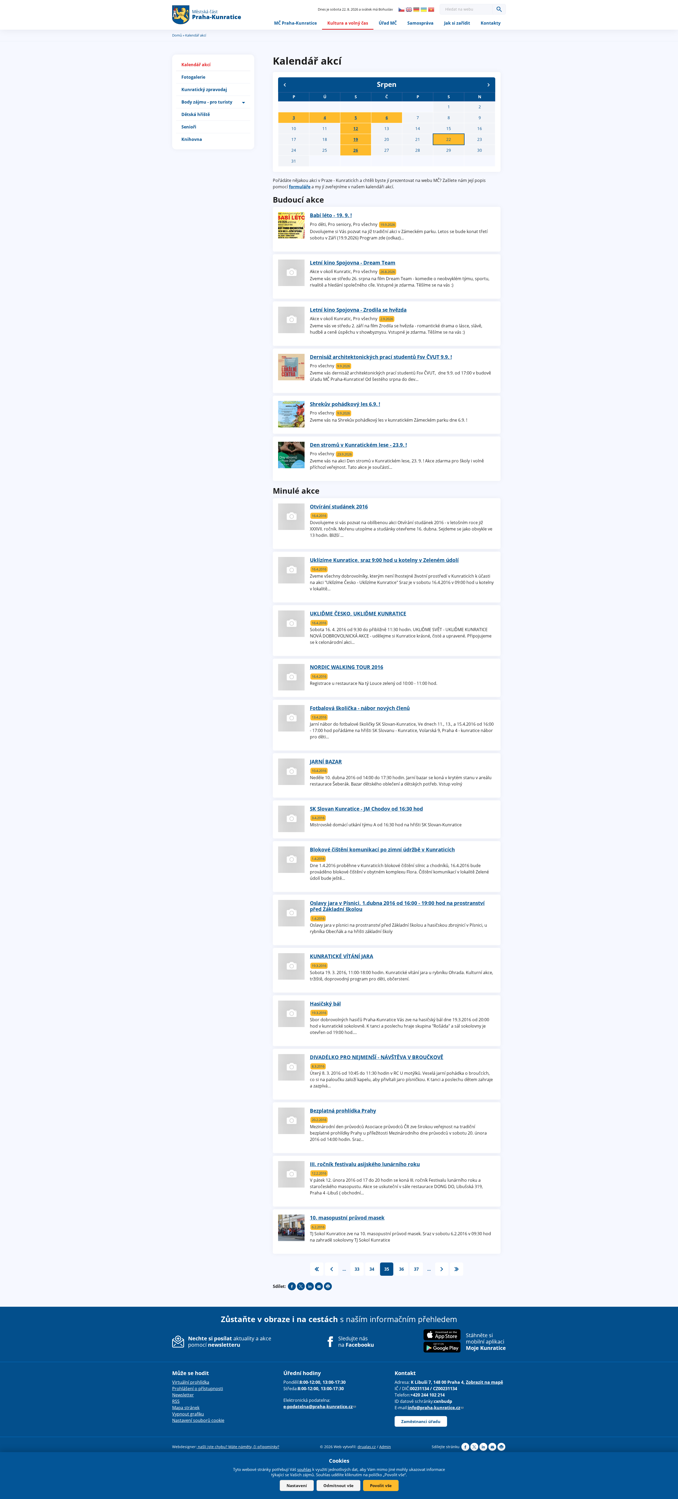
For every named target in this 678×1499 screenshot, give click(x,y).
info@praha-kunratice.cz (435, 1408)
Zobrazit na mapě (484, 1382)
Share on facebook (292, 1286)
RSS (176, 1401)
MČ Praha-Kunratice (295, 23)
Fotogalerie (193, 77)
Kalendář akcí (196, 65)
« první (316, 1269)
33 (357, 1269)
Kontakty (491, 23)
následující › (441, 1269)
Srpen (386, 84)
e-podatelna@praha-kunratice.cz (319, 1406)
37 (416, 1269)
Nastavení (297, 1485)
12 (355, 128)
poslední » (456, 1269)
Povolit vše (381, 1485)
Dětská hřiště (195, 114)
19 (355, 139)
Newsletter (183, 1395)
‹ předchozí (331, 1269)
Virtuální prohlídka (190, 1382)
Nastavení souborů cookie (198, 1420)
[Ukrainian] (424, 9)
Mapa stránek (185, 1408)
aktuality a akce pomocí (229, 1341)
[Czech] (401, 9)
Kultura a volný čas (347, 23)
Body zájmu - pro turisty (206, 102)
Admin (385, 1446)
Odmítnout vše (338, 1485)
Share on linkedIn (310, 1286)
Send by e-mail (319, 1286)
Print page (328, 1286)
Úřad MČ (388, 23)
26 (355, 150)
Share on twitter (301, 1286)
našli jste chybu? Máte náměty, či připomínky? (238, 1446)
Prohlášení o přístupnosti (197, 1388)
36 (401, 1269)
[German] (416, 9)
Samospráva (420, 23)
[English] (409, 9)
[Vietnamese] (431, 9)
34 (371, 1269)
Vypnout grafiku (188, 1414)
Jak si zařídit (457, 23)
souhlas (304, 1469)
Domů (177, 35)
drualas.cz (367, 1446)
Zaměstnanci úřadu (420, 1421)
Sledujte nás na (356, 1341)
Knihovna (191, 139)
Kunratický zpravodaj (204, 89)
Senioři (188, 127)
